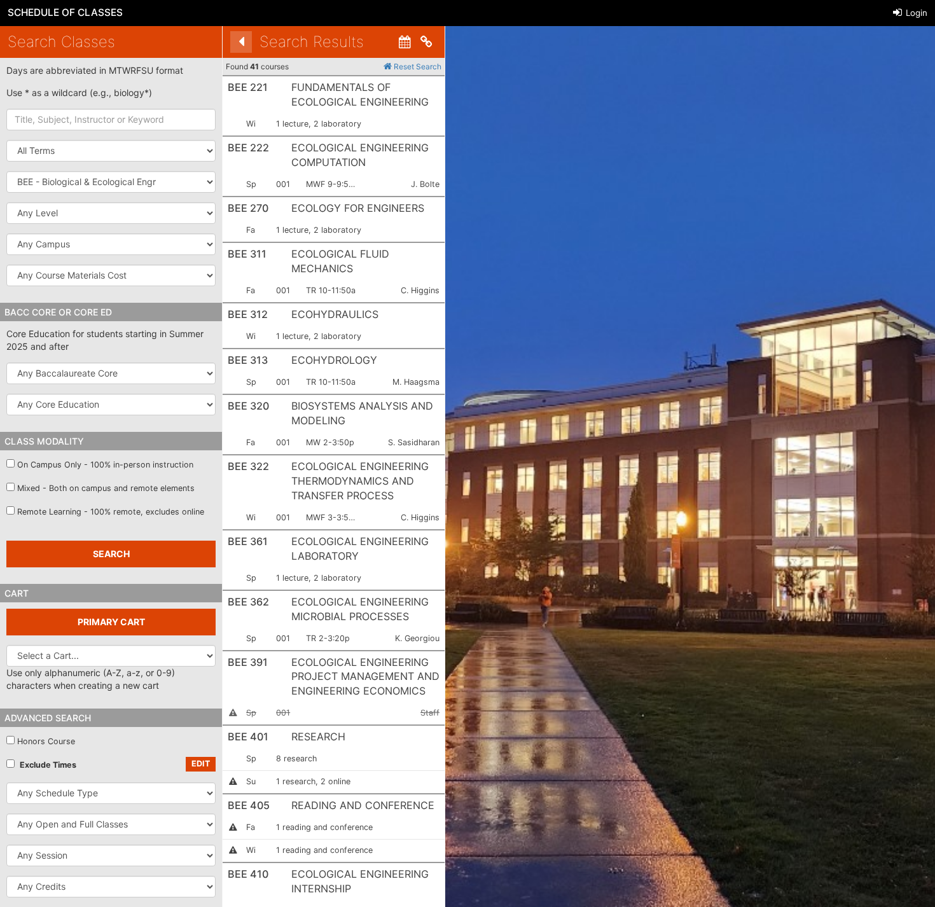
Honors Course (46, 741)
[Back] (241, 42)
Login (915, 13)
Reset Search (416, 66)
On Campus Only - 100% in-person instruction (105, 464)
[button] (111, 182)
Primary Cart (111, 621)
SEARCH (111, 553)
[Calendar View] (404, 42)
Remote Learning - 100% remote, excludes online (110, 511)
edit (200, 763)
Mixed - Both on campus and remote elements (106, 488)
